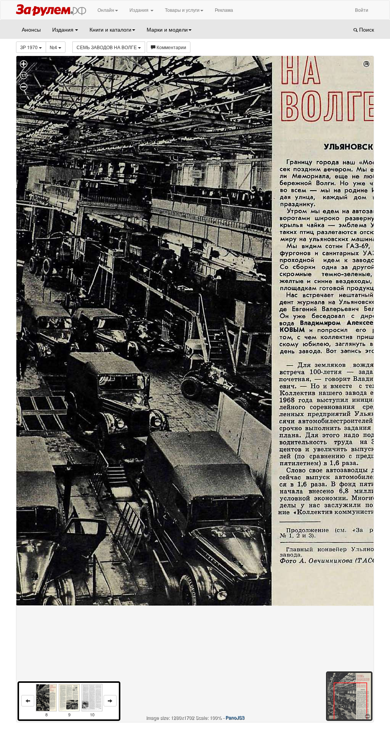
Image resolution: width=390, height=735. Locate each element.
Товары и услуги (182, 9)
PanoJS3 (235, 717)
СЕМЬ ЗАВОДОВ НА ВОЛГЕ (107, 47)
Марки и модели (167, 29)
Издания (139, 9)
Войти (361, 9)
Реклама (224, 9)
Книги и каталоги (110, 29)
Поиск (366, 29)
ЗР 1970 (29, 47)
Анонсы (31, 29)
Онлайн (106, 9)
